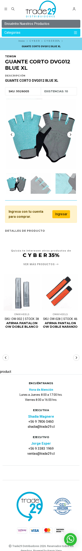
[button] (6, 357)
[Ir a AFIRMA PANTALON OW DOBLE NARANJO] (60, 292)
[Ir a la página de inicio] (41, 9)
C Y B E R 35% (52, 40)
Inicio (22, 40)
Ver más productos (39, 264)
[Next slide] (70, 134)
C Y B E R (34, 40)
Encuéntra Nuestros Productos (26, 24)
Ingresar (61, 214)
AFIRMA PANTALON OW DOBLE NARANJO (60, 325)
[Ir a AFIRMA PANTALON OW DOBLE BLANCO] (22, 292)
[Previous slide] (11, 134)
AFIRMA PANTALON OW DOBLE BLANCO (21, 325)
